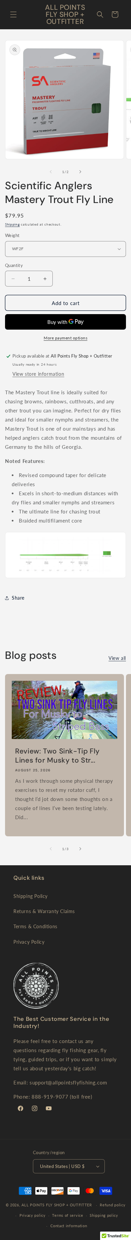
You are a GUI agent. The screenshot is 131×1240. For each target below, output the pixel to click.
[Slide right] (80, 171)
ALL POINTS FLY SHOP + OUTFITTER (56, 1205)
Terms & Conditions (35, 926)
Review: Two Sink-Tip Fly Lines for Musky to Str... (57, 756)
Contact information (68, 1226)
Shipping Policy (30, 896)
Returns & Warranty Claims (44, 911)
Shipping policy (104, 1215)
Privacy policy (32, 1215)
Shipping (12, 224)
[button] (13, 14)
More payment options (65, 337)
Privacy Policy (28, 942)
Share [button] (18, 598)
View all (117, 658)
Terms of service (67, 1215)
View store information (38, 374)
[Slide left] (50, 171)
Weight (12, 235)
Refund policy (112, 1205)
